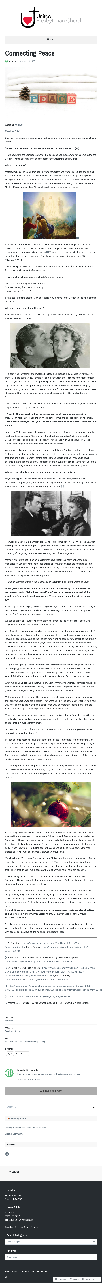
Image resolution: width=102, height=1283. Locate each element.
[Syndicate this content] (8, 1118)
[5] (27, 664)
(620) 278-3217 (12, 1216)
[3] (91, 367)
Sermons (9, 1021)
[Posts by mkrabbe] (7, 61)
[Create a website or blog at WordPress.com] (6, 1277)
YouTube (19, 124)
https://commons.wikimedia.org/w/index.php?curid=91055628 (36, 979)
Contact (31, 1271)
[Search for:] (51, 1107)
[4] (62, 486)
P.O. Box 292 (10, 1212)
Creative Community (14, 1134)
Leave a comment (52, 1090)
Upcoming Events (17, 1118)
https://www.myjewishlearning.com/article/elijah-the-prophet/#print (39, 961)
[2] (47, 252)
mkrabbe (13, 61)
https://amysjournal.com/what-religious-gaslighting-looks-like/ (39, 996)
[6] (85, 870)
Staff (14, 1271)
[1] (77, 238)
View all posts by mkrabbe (30, 1079)
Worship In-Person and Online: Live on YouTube (25, 1128)
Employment (43, 1271)
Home (8, 1271)
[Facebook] (7, 1154)
